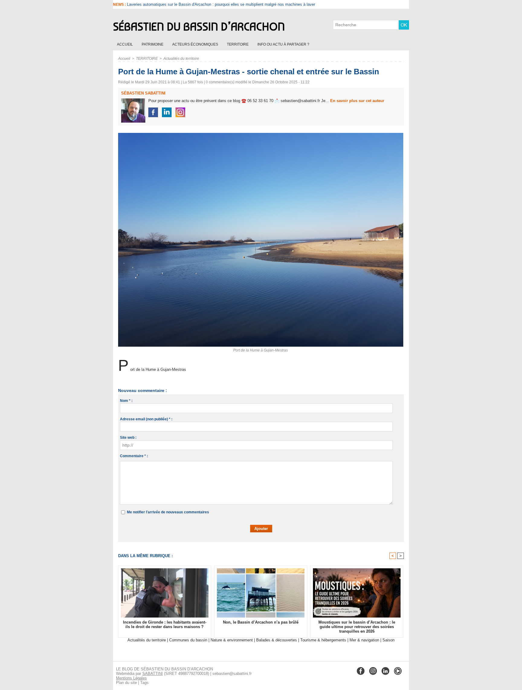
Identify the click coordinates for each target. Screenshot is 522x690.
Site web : (128, 437)
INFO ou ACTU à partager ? (283, 44)
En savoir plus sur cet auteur (357, 100)
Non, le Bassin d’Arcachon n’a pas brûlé (260, 622)
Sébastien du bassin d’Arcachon (199, 26)
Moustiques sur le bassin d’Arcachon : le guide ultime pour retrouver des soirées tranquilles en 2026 (356, 627)
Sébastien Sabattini (143, 93)
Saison (388, 640)
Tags (144, 682)
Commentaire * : (134, 456)
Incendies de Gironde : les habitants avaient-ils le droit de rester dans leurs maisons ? (202, 4)
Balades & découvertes (276, 640)
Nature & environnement (232, 640)
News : (120, 4)
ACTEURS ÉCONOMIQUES (195, 44)
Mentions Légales (131, 678)
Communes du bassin (188, 640)
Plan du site (126, 682)
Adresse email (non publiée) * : (146, 419)
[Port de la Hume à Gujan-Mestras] (260, 134)
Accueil (125, 44)
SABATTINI (152, 673)
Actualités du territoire (181, 58)
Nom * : (126, 401)
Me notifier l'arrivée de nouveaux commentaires (168, 512)
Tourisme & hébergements (323, 640)
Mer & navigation (364, 640)
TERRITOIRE (238, 44)
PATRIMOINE (153, 44)
